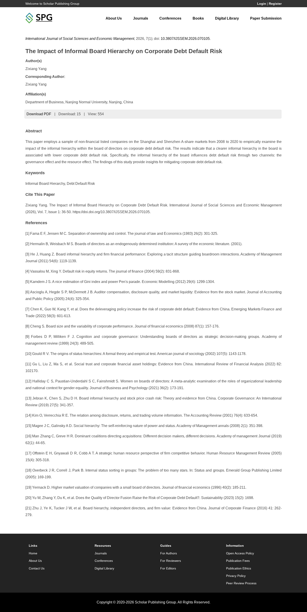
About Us (114, 18)
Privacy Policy (236, 576)
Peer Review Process (241, 583)
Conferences (170, 18)
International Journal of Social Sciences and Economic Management (79, 39)
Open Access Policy (240, 553)
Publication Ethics (238, 568)
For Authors (168, 553)
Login (261, 3)
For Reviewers (170, 560)
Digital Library (227, 18)
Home (33, 553)
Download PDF (39, 114)
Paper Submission (266, 18)
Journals (140, 18)
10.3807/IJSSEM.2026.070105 (185, 39)
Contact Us (36, 568)
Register (275, 3)
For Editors (168, 568)
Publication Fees (238, 560)
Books (198, 18)
